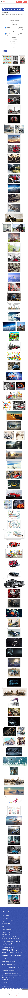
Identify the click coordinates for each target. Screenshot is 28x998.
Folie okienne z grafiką (13, 9)
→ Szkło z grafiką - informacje (8, 947)
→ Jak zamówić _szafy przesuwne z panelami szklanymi (13, 967)
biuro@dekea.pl (5, 979)
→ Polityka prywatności (6, 923)
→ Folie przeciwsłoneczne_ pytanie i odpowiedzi (11, 955)
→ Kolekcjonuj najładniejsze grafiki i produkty (11, 941)
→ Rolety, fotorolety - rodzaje (7, 949)
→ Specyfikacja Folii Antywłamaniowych (10, 973)
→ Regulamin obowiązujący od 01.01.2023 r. (10, 920)
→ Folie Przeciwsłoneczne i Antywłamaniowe (11, 957)
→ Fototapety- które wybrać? (7, 944)
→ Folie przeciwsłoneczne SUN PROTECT (10, 970)
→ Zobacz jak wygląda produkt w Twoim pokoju (11, 936)
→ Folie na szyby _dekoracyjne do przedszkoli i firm (12, 952)
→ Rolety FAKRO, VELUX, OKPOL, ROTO (9, 950)
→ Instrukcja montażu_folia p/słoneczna (10, 972)
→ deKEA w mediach (6, 915)
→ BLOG (3, 926)
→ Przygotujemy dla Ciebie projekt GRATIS (10, 938)
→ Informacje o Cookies (6, 924)
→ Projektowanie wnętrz (7, 929)
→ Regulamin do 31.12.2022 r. (7, 932)
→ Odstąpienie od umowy (7, 921)
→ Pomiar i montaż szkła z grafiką (8, 964)
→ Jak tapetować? (5, 962)
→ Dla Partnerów (5, 918)
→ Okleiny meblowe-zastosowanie (8, 946)
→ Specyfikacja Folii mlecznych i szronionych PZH (11, 975)
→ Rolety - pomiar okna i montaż (8, 961)
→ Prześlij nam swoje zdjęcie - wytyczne (10, 943)
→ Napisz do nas (5, 917)
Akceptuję (25, 989)
